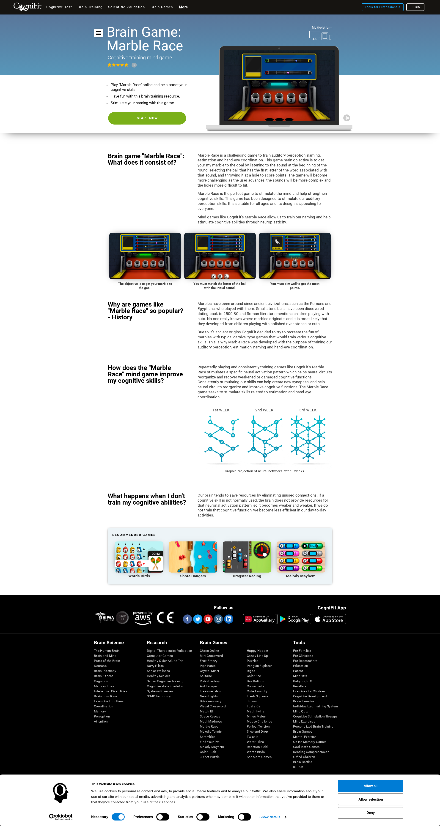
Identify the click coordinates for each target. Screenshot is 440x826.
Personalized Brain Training (313, 726)
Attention (101, 721)
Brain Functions (105, 696)
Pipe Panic (207, 666)
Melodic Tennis (211, 731)
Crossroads (255, 686)
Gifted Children (304, 757)
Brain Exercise (303, 701)
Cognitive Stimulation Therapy (315, 716)
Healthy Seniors (158, 676)
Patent (298, 671)
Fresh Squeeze (257, 696)
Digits (251, 671)
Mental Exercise (304, 737)
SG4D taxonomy (159, 696)
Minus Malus (256, 716)
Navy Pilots (155, 666)
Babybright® (302, 681)
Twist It (252, 737)
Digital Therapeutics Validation (169, 650)
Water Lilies (255, 742)
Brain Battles (302, 762)
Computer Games (160, 656)
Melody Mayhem (212, 747)
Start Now (147, 118)
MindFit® (300, 676)
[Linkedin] (228, 619)
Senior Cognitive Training (165, 681)
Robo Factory (210, 681)
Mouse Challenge (259, 721)
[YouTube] (208, 619)
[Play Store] (294, 619)
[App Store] (329, 619)
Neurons (100, 666)
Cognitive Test (59, 7)
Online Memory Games (309, 742)
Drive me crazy (210, 701)
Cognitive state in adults (165, 686)
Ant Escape (208, 686)
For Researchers (305, 661)
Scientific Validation (126, 7)
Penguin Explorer (259, 666)
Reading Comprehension (311, 752)
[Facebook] (187, 619)
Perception (102, 716)
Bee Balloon (255, 681)
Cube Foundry (257, 691)
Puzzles (252, 661)
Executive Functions (109, 701)
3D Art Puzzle (210, 757)
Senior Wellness (158, 671)
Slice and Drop (257, 731)
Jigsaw (252, 701)
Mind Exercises (304, 721)
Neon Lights (209, 696)
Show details (269, 817)
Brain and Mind (105, 656)
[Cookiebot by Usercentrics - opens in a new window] (61, 817)
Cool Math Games (306, 747)
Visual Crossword (213, 706)
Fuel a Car (254, 706)
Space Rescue (210, 716)
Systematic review (160, 691)
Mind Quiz (300, 711)
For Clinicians (303, 656)
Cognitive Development (310, 696)
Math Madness (211, 721)
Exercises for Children (309, 691)
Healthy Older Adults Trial (165, 661)
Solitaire (206, 676)
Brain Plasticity (105, 671)
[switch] (162, 817)
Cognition (101, 681)
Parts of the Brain (107, 661)
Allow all (370, 786)
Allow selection (370, 799)
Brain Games (302, 731)
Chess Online (209, 650)
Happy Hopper (257, 650)
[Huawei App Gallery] (260, 619)
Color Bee (254, 676)
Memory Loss (104, 686)
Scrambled (208, 737)
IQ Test (298, 767)
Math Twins (255, 711)
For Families (302, 650)
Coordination (103, 706)
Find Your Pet (210, 742)
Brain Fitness (103, 676)
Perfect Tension (258, 726)
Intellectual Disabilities (110, 691)
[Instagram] (218, 619)
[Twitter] (197, 619)
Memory (100, 711)
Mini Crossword (211, 656)
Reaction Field (257, 747)
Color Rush (208, 752)
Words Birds (256, 752)
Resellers (299, 686)
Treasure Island (211, 691)
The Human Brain (107, 650)
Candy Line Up (257, 656)
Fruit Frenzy (208, 661)
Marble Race (209, 726)
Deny (370, 813)
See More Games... (261, 757)
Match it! (206, 711)
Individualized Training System (315, 706)
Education (300, 666)
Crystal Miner (210, 671)
